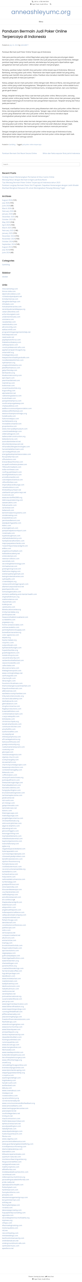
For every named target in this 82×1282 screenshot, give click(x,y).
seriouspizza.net (8, 933)
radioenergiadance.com (11, 395)
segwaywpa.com (9, 953)
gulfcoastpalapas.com (11, 955)
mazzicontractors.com (11, 1118)
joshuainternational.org (11, 996)
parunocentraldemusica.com (14, 1141)
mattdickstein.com (9, 981)
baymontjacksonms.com (12, 841)
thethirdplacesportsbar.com (13, 1121)
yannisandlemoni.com (11, 520)
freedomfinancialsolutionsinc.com (16, 1019)
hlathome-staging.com (11, 571)
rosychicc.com (8, 642)
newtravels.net (8, 337)
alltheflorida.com (9, 1169)
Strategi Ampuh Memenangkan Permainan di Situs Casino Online (28, 177)
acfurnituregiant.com (10, 314)
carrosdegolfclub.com (11, 451)
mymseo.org (7, 1220)
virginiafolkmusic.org (10, 597)
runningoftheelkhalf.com (12, 1011)
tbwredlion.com (8, 1151)
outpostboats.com (9, 645)
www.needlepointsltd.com (12, 1052)
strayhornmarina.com (11, 706)
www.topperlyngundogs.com (14, 1009)
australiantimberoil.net (11, 441)
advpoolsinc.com (9, 907)
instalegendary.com (10, 355)
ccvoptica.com (8, 1075)
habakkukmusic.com (10, 989)
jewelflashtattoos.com (11, 367)
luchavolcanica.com (10, 874)
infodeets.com (8, 304)
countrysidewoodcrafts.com (13, 347)
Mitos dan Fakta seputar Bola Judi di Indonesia (61, 153)
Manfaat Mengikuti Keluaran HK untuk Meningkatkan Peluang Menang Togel (33, 188)
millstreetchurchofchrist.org (13, 1177)
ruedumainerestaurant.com (13, 747)
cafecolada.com (8, 665)
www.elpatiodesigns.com (12, 1131)
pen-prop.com (8, 1001)
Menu (41, 22)
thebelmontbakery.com (11, 342)
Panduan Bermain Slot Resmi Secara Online (19, 153)
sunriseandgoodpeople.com (13, 854)
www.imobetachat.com (11, 978)
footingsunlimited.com (11, 1039)
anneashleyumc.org (41, 12)
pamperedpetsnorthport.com (14, 530)
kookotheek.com (9, 398)
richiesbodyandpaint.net (12, 296)
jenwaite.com (7, 1195)
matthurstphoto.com (10, 1167)
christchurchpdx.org (10, 721)
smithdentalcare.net (10, 1240)
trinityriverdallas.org (10, 612)
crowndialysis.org (9, 581)
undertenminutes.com (11, 317)
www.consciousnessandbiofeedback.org (18, 1103)
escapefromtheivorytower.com (14, 464)
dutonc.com (7, 810)
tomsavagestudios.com (11, 591)
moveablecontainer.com (11, 423)
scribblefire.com (8, 619)
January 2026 (7, 214)
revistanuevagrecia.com (11, 754)
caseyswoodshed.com (11, 917)
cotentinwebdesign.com (12, 431)
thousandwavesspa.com (12, 889)
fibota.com (6, 1136)
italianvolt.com (8, 510)
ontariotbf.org (8, 352)
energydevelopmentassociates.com (16, 454)
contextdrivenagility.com (12, 770)
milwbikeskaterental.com (12, 838)
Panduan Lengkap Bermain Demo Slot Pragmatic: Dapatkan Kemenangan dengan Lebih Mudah (40, 185)
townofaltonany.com (10, 843)
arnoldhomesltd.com (10, 477)
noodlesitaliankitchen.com (12, 360)
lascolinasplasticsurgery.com (13, 1057)
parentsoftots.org (9, 966)
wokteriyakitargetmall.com (13, 574)
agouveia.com (7, 1215)
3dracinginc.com (9, 681)
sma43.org (6, 1062)
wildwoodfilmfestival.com (12, 411)
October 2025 (7, 219)
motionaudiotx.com (10, 1228)
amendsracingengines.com (13, 1024)
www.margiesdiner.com (11, 1047)
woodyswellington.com (11, 1126)
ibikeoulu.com (8, 772)
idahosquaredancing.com (12, 500)
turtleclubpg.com (9, 882)
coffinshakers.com (9, 775)
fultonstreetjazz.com (10, 418)
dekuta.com (7, 1088)
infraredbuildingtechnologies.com (16, 446)
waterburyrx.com (9, 905)
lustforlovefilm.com (10, 731)
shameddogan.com (10, 963)
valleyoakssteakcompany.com (14, 915)
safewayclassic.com (10, 345)
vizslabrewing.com (9, 515)
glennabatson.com (9, 703)
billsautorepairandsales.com (13, 1154)
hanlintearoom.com (10, 1190)
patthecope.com (8, 927)
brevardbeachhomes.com (12, 462)
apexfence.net (8, 1248)
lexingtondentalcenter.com (13, 576)
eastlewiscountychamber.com (14, 693)
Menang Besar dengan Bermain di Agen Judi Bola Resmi (24, 180)
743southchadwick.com (11, 467)
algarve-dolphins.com (11, 826)
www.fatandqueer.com (11, 1029)
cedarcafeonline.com (10, 312)
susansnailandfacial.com (12, 999)
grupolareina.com (9, 426)
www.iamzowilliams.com (12, 1106)
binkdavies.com (8, 719)
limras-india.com (9, 291)
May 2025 (6, 222)
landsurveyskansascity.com (13, 1034)
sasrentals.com (8, 561)
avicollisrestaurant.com (11, 897)
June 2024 (6, 252)
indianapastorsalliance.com (13, 912)
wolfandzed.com (9, 1085)
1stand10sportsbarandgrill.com (15, 546)
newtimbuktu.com (9, 324)
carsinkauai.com (8, 1174)
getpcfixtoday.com (9, 370)
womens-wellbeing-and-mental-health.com (19, 594)
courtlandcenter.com (10, 892)
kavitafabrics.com (9, 871)
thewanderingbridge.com (12, 782)
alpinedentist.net (9, 393)
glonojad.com (7, 752)
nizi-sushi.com (8, 800)
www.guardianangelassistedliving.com (17, 1144)
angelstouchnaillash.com (12, 551)
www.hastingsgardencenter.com (15, 1108)
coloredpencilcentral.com (12, 479)
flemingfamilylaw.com (11, 1205)
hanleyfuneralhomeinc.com (13, 541)
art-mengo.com (8, 803)
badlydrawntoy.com (10, 983)
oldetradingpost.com (10, 434)
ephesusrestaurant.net (11, 1123)
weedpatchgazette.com (11, 523)
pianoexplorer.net (9, 1111)
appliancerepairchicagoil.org (13, 350)
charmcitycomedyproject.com (14, 765)
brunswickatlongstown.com (13, 793)
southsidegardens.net (11, 1113)
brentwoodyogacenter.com (13, 1067)
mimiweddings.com (10, 1235)
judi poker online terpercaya (31, 144)
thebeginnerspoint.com (11, 670)
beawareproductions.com (12, 767)
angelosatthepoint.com (11, 910)
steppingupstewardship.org (13, 1072)
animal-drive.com (9, 940)
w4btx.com (6, 548)
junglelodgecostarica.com (12, 818)
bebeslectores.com (10, 439)
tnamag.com (7, 943)
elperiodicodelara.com (11, 294)
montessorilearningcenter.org (14, 1159)
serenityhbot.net (9, 994)
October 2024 (7, 241)
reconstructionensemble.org (13, 869)
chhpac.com (7, 1223)
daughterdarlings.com (11, 301)
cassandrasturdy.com (11, 658)
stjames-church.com (10, 757)
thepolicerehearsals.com (12, 688)
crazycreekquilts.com (10, 716)
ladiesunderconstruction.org (13, 436)
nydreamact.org (8, 362)
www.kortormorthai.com (12, 1027)
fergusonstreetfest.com (11, 1162)
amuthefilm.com (8, 729)
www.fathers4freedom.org (13, 1006)
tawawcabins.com (9, 502)
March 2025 (7, 228)
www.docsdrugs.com (10, 1045)
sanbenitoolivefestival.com (13, 660)
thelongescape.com (10, 813)
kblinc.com (6, 525)
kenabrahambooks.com (11, 724)
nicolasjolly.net (8, 734)
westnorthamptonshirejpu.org (14, 413)
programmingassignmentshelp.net (16, 332)
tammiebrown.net (9, 808)
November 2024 (8, 239)
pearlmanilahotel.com (11, 380)
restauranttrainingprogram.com (15, 584)
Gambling (12, 144)
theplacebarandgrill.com (12, 902)
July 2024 (5, 250)
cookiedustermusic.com (12, 866)
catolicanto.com (8, 607)
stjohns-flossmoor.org (11, 861)
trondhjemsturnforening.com (14, 1146)
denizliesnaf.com (9, 922)
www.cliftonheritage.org (12, 1060)
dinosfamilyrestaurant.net (12, 444)
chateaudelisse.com (10, 406)
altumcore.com (8, 938)
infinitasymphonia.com (11, 737)
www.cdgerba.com (9, 1139)
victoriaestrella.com (10, 887)
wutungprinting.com (10, 833)
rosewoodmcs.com (10, 1095)
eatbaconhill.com (9, 329)
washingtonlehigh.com (11, 1078)
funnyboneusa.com (10, 864)
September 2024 (8, 244)
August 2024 (7, 247)
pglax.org (6, 846)
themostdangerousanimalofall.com (16, 686)
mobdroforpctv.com (10, 655)
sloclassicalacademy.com (12, 698)
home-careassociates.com (12, 625)
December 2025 (8, 216)
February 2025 (8, 230)
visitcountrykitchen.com (12, 823)
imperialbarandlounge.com (13, 485)
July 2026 (5, 203)
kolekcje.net (7, 604)
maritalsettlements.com (11, 836)
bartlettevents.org (9, 421)
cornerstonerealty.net (11, 1100)
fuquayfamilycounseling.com (14, 1212)
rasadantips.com (9, 322)
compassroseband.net (11, 935)
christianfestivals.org (10, 821)
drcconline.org (8, 899)
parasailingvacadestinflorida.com (15, 1179)
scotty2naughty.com (10, 759)
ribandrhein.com (9, 602)
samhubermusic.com (10, 1246)
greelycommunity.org (11, 744)
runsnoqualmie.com (10, 1042)
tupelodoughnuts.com (11, 535)
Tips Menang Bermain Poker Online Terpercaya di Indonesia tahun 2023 (31, 182)
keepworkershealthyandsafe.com (15, 357)
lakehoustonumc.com (11, 986)
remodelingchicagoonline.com (14, 1065)
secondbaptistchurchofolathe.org (15, 1218)
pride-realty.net (8, 1182)
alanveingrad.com (9, 828)
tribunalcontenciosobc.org (13, 696)
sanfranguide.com (9, 675)
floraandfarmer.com (10, 457)
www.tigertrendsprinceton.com (15, 1004)
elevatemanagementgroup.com (15, 1197)
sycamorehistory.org (10, 1098)
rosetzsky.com (8, 749)
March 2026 (7, 208)
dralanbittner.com (9, 518)
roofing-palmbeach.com (12, 472)
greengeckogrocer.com (11, 569)
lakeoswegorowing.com (12, 1210)
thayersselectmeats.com (12, 948)
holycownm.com (8, 877)
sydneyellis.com (8, 579)
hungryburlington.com (11, 790)
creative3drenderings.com (12, 968)
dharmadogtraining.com (12, 1225)
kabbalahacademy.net (11, 553)
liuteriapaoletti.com (10, 851)
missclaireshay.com (10, 289)
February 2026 (8, 211)
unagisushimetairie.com (12, 365)
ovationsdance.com (10, 599)
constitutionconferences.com (14, 925)
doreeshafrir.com (9, 762)
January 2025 (7, 233)
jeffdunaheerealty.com (11, 1014)
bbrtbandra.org (8, 373)
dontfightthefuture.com (12, 474)
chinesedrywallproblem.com (13, 856)
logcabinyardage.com (11, 973)
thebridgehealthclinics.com (13, 958)
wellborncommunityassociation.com (17, 408)
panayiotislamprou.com (11, 401)
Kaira (42, 1276)
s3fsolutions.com (9, 459)
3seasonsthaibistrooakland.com (15, 617)
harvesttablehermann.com (13, 449)
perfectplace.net (8, 614)
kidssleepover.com (9, 334)
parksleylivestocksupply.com (13, 630)
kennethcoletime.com (11, 787)
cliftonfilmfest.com (9, 482)
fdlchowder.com (8, 1050)
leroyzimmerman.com (11, 1200)
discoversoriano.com (10, 668)
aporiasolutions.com (10, 950)
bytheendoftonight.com (11, 647)
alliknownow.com (9, 691)
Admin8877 (25, 45)
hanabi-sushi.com (9, 1083)
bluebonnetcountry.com (12, 375)
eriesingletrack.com (10, 528)
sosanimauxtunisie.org (11, 388)
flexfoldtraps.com (9, 1022)
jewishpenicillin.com (10, 589)
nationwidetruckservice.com (13, 879)
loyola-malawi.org (9, 640)
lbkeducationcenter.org (11, 609)
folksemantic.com (9, 505)
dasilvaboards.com (9, 701)
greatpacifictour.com (10, 884)
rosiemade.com (8, 533)
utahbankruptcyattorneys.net (14, 492)
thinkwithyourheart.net (11, 490)
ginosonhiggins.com (10, 831)
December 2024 (8, 236)
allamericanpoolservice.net (13, 586)
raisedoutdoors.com (10, 487)
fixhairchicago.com (10, 920)
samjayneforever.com (10, 1164)
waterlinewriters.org (10, 961)
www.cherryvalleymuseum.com (14, 429)
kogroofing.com (8, 390)
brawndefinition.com (10, 711)
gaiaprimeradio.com (10, 805)
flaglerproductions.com (11, 709)
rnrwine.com (7, 1207)
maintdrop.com (8, 383)
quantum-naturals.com (11, 1156)
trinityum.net (7, 1116)
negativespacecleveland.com (13, 849)
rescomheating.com (10, 1233)
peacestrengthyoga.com (12, 1017)
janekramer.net (8, 798)
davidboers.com (8, 976)
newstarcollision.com (10, 558)
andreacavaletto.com (10, 627)
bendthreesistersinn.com (12, 859)
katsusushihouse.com (11, 742)
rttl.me (5, 1230)
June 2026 (6, 205)
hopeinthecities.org (10, 650)
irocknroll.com (8, 495)
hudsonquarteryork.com (12, 1134)
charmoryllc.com (9, 678)
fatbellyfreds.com (9, 1128)
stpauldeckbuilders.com (12, 1037)
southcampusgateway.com (13, 403)
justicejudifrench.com (11, 780)
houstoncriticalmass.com (12, 683)
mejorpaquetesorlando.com (13, 543)
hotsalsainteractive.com (11, 306)
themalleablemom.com (11, 785)
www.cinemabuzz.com (11, 1090)
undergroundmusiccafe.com (13, 1243)
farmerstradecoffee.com (12, 971)
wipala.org (6, 637)
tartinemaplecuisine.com (12, 795)
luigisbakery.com (9, 1080)
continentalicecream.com (12, 714)
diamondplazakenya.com (12, 1149)
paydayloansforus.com (11, 340)
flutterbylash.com (9, 1187)
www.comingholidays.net (12, 673)
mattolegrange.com (10, 815)
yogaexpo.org (7, 622)
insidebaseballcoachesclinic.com (15, 1172)
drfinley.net (6, 1202)
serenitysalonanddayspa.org (13, 309)
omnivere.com (8, 319)
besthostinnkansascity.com (13, 1238)
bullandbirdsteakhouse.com (13, 1055)
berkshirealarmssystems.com (14, 513)
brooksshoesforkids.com (12, 945)
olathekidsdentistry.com (12, 538)
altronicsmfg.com (9, 327)
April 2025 (6, 225)
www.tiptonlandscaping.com (13, 1070)
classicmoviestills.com (11, 663)
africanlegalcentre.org (11, 739)
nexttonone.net (8, 991)
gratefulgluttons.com (10, 653)
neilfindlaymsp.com (10, 894)
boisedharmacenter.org (11, 632)
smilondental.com (9, 556)
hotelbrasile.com (9, 416)
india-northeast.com (10, 469)
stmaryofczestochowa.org (12, 777)
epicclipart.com (8, 378)
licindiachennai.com (10, 299)
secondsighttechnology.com (13, 563)
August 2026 (7, 200)
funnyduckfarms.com (11, 1192)
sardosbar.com (8, 507)
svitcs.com (6, 930)
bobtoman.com (8, 385)
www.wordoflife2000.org (12, 497)
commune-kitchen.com (11, 726)
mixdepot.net (7, 1093)
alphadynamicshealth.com (12, 1184)
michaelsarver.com (9, 566)
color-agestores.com (10, 635)
